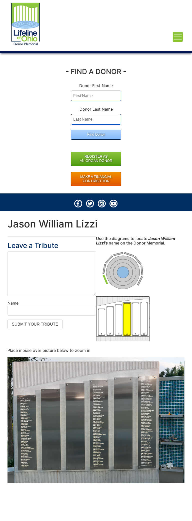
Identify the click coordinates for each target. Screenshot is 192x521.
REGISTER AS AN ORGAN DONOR (96, 158)
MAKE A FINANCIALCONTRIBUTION (96, 179)
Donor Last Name (96, 109)
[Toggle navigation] (178, 37)
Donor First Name (96, 85)
